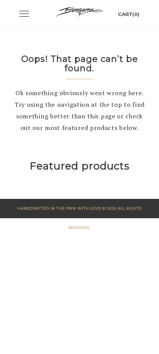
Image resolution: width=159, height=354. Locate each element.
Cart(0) (129, 14)
